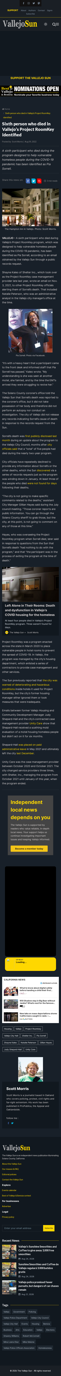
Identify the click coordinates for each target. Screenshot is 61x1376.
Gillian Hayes (46, 1042)
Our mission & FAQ (10, 1169)
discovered (44, 470)
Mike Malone (28, 1342)
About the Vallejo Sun (11, 1164)
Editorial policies (9, 1174)
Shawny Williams (11, 1336)
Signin (49, 10)
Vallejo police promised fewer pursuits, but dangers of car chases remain (38, 1286)
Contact (41, 10)
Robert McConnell (31, 1336)
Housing (8, 1029)
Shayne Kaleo (10, 1042)
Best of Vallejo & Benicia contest (16, 1196)
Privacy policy (8, 1217)
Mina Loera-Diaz (11, 1342)
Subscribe (30, 14)
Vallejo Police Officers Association (19, 1348)
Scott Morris (17, 142)
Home (7, 109)
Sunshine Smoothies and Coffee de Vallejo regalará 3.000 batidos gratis (38, 1268)
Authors (32, 10)
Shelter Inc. (27, 1035)
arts (17, 1330)
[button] (30, 991)
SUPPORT (12, 10)
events (25, 1324)
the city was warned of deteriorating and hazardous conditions (29, 684)
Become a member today (29, 848)
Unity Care (35, 723)
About (23, 10)
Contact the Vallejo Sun (12, 1180)
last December (25, 753)
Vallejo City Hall (11, 1035)
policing (32, 1312)
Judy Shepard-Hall (13, 1049)
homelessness (45, 1348)
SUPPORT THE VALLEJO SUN (30, 78)
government (19, 1312)
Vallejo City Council (40, 1318)
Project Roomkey (33, 1029)
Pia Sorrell (41, 1035)
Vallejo (18, 1029)
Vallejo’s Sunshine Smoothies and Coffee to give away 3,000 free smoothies (37, 1250)
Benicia (46, 1324)
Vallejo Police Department (15, 1318)
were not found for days (42, 483)
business (8, 1330)
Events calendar (9, 1190)
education (27, 1330)
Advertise (6, 1206)
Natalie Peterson (28, 1042)
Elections (50, 1330)
